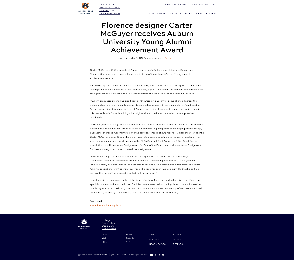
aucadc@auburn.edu (138, 254)
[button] (169, 58)
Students (176, 4)
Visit (201, 4)
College (105, 4)
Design (104, 10)
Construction (109, 13)
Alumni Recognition (110, 205)
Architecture (109, 7)
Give (184, 4)
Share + (169, 58)
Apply (207, 4)
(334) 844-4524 (118, 254)
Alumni (168, 4)
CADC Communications (149, 58)
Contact (193, 4)
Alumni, (94, 205)
